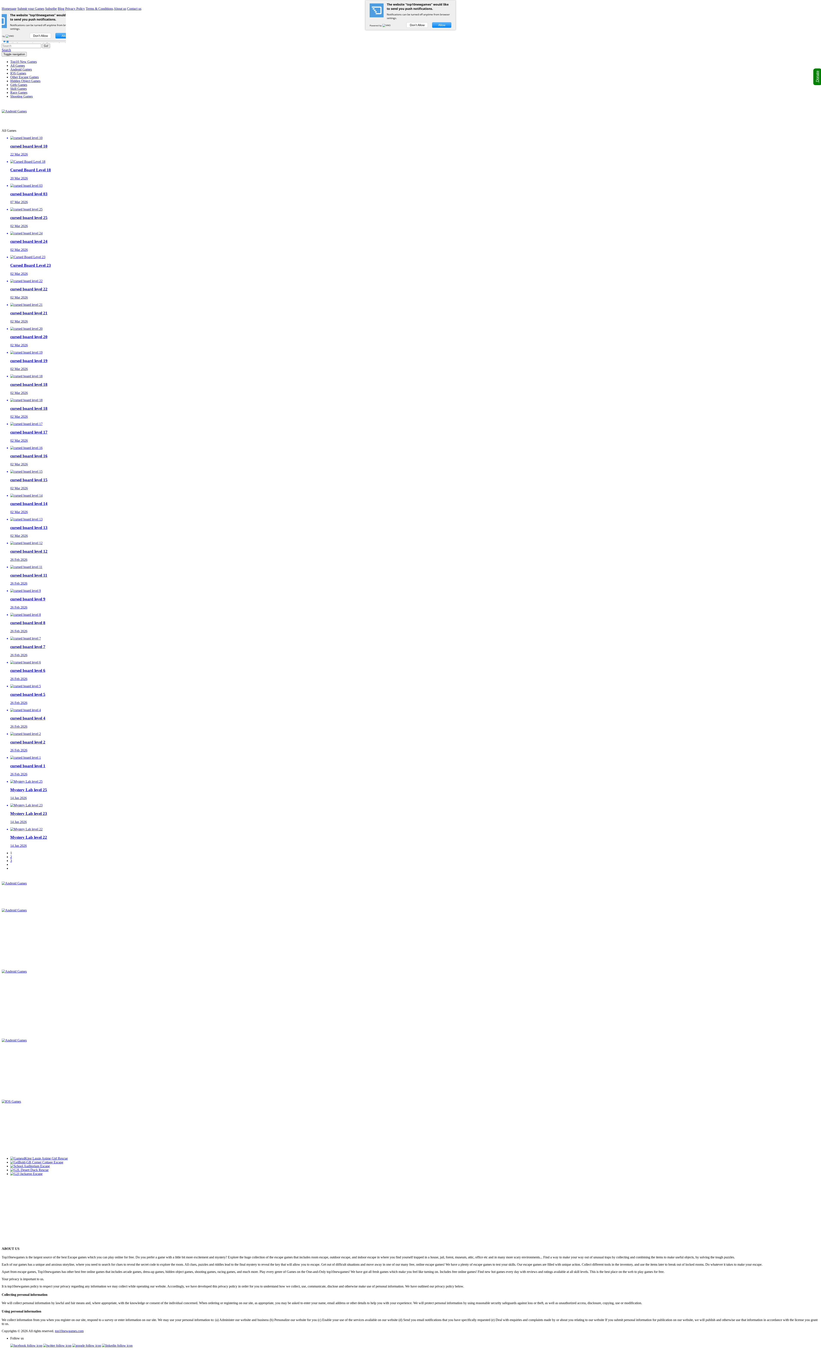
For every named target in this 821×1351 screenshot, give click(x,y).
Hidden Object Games (25, 81)
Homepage (9, 8)
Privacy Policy (75, 8)
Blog (61, 8)
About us (120, 8)
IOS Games (18, 73)
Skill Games (18, 88)
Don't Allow (417, 25)
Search (6, 50)
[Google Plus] (86, 1345)
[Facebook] (26, 1345)
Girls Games (18, 85)
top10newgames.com (69, 1331)
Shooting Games (21, 96)
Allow (441, 25)
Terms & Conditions (99, 8)
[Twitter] (57, 1345)
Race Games (18, 92)
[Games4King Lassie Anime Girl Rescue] (39, 1158)
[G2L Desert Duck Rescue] (29, 1170)
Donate (817, 77)
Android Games (21, 69)
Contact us (134, 8)
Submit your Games (30, 8)
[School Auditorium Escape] (30, 1166)
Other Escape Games (24, 77)
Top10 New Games (23, 62)
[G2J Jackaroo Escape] (26, 1174)
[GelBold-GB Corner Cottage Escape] (36, 1162)
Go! (46, 45)
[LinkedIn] (117, 1345)
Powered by (376, 25)
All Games (17, 65)
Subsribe (51, 8)
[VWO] (386, 25)
